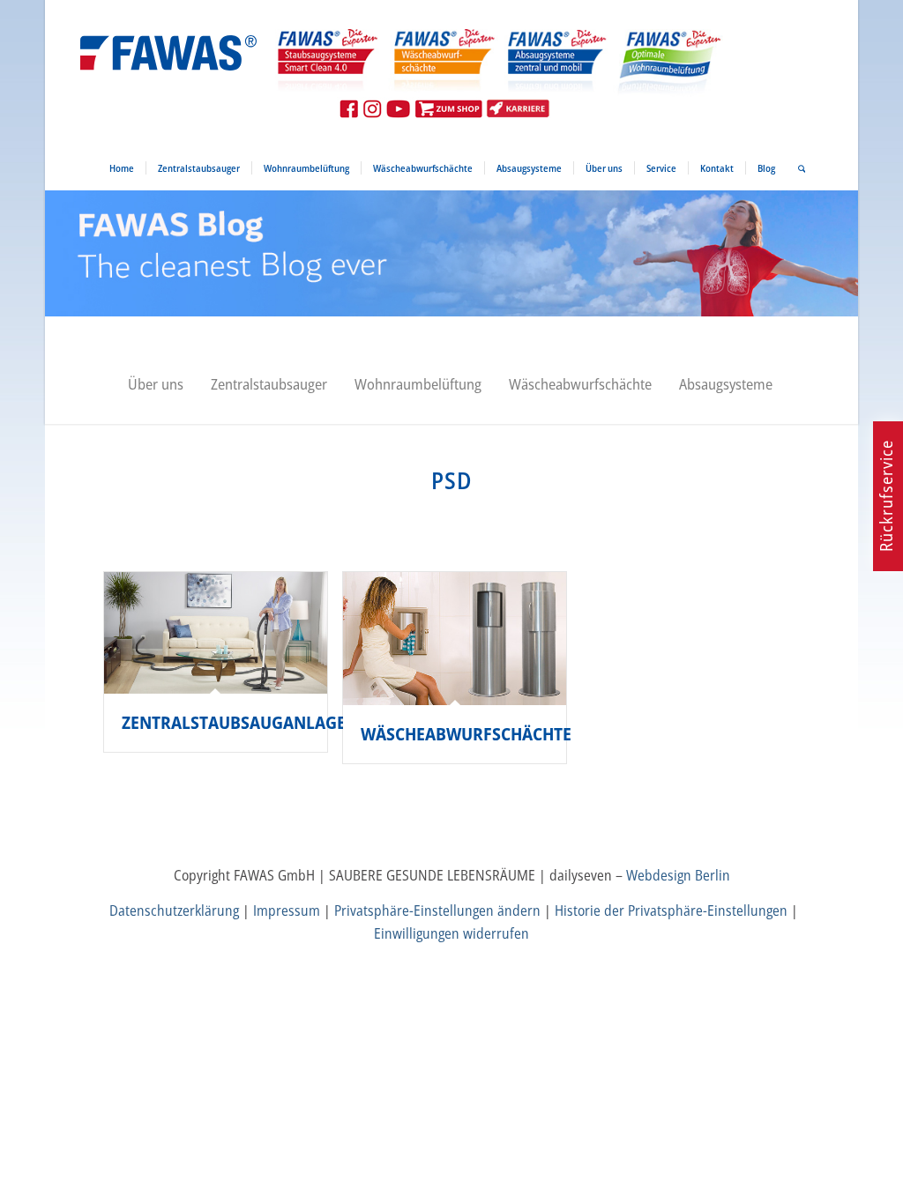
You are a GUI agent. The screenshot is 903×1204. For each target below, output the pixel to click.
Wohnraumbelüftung (417, 384)
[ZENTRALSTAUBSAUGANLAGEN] (216, 633)
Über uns (155, 384)
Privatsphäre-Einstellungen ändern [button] (437, 910)
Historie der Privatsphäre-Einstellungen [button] (671, 910)
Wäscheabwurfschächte (580, 384)
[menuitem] (122, 168)
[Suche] (796, 168)
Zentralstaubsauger (269, 384)
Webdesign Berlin (678, 875)
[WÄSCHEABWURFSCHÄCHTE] (455, 638)
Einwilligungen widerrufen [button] (451, 933)
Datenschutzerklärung (174, 910)
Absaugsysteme (725, 384)
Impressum (286, 910)
